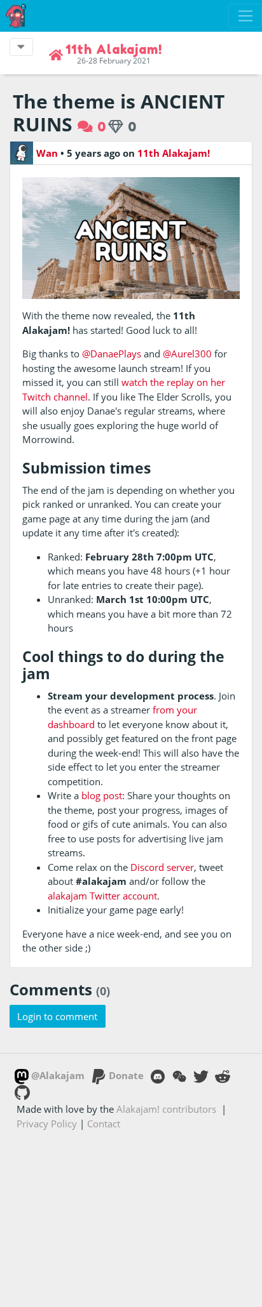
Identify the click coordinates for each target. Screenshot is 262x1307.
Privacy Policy (47, 1123)
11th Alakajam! (173, 153)
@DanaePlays (111, 353)
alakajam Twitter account (102, 895)
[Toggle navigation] (245, 16)
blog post (101, 795)
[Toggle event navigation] (21, 47)
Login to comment (57, 1016)
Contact (103, 1123)
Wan (47, 153)
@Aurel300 (187, 353)
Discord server (162, 867)
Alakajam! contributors (166, 1109)
